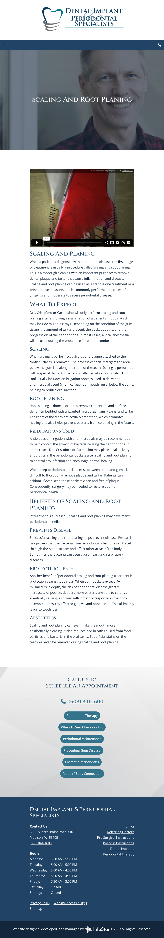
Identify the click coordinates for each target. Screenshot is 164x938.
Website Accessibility (69, 903)
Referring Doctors (120, 832)
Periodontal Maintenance (82, 739)
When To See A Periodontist (82, 727)
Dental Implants (122, 848)
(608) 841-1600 (85, 701)
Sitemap (36, 908)
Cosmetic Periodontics (82, 762)
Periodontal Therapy (82, 715)
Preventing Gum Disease (82, 750)
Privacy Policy (40, 903)
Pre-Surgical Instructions (115, 837)
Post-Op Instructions (118, 843)
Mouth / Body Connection (82, 773)
